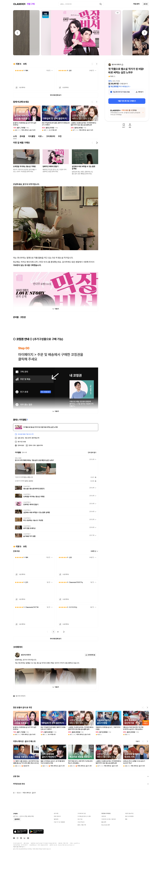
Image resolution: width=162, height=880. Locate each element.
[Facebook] (21, 838)
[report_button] (52, 70)
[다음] (64, 632)
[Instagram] (17, 838)
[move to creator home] (122, 64)
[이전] (47, 632)
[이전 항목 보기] (92, 142)
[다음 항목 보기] (97, 142)
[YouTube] (14, 838)
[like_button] (16, 87)
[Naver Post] (28, 838)
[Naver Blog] (24, 838)
